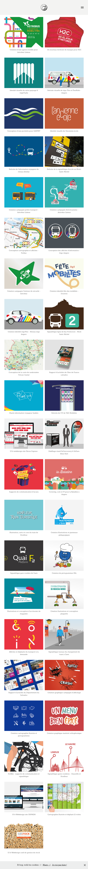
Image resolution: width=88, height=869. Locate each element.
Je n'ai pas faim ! (59, 865)
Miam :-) (46, 865)
